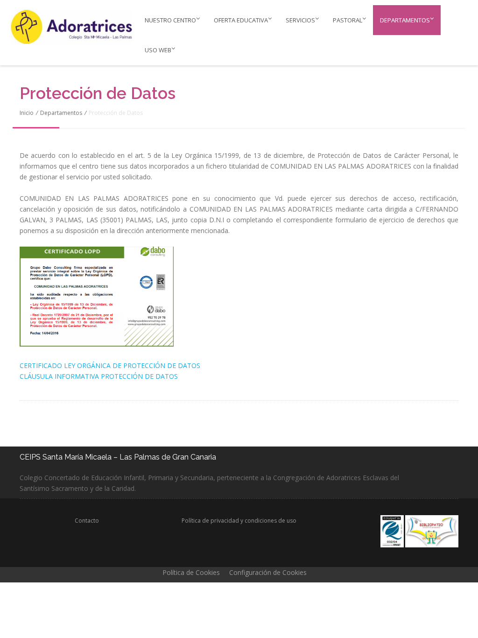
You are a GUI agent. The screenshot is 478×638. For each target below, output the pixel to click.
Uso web (158, 50)
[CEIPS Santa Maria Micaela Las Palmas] (65, 27)
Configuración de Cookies (268, 572)
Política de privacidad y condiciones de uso (239, 521)
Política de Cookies (191, 572)
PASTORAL (347, 20)
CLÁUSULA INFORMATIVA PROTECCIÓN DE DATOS (99, 376)
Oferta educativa (241, 20)
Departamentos (405, 20)
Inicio (27, 113)
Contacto (87, 521)
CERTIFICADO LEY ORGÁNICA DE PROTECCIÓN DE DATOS (110, 365)
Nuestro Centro (170, 20)
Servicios (300, 20)
